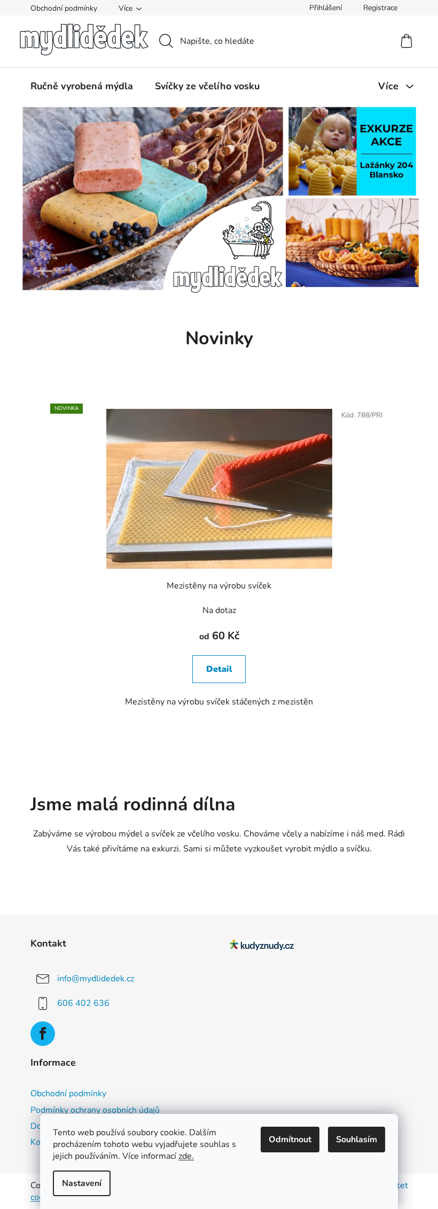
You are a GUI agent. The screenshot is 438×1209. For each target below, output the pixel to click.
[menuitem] (82, 86)
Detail (219, 669)
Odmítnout (290, 1139)
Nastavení (81, 1183)
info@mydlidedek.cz (95, 978)
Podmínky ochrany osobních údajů (95, 1110)
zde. (186, 1156)
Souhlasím (356, 1139)
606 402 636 (83, 1003)
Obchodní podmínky (63, 8)
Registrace (380, 8)
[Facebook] (42, 1033)
